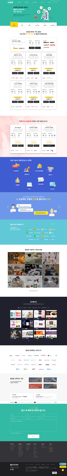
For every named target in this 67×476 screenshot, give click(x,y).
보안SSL (35, 453)
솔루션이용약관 (53, 464)
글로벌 (21, 307)
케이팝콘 (23, 328)
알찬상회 (47, 328)
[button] (18, 19)
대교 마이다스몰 (48, 338)
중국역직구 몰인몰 (20, 453)
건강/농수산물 (34, 307)
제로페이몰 (11, 318)
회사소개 (27, 464)
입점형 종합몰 (20, 448)
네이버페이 (35, 448)
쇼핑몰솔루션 (27, 2)
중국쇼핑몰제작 (35, 2)
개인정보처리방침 (37, 464)
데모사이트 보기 (12, 447)
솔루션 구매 (19, 456)
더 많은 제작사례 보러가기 (33, 290)
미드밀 (46, 318)
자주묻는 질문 (50, 449)
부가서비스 (42, 2)
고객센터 (56, 2)
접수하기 (33, 436)
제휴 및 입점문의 (31, 464)
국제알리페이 (27, 448)
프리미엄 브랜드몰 (20, 447)
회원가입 (54, 0)
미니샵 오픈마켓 (20, 449)
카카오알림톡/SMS (36, 452)
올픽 (34, 328)
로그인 (51, 0)
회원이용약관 (48, 464)
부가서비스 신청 (35, 457)
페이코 (34, 449)
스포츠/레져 (29, 307)
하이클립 (35, 318)
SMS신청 (27, 447)
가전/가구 (39, 307)
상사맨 (35, 338)
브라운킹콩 (11, 338)
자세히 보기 (37, 47)
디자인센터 (49, 2)
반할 (10, 328)
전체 (18, 307)
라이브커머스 (19, 2)
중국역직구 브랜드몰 (20, 452)
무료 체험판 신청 (32, 47)
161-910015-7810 (16, 396)
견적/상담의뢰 (51, 447)
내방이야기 (23, 338)
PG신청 (34, 447)
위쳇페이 (27, 449)
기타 (48, 307)
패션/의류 (24, 307)
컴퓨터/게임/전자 (44, 307)
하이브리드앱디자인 (43, 447)
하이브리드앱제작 (36, 456)
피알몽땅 (23, 318)
